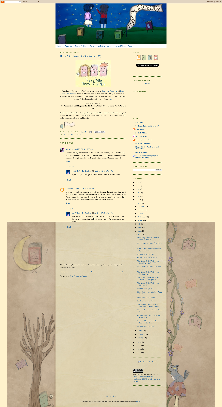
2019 (138, 192)
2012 (138, 352)
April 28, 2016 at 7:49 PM (103, 171)
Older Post (121, 271)
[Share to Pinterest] (103, 132)
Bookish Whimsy (141, 133)
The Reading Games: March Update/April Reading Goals (148, 305)
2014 (138, 345)
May (139, 231)
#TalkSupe (139, 122)
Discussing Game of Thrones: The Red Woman (148, 238)
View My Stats (111, 396)
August (140, 220)
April (140, 234)
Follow (147, 83)
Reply (68, 161)
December (142, 206)
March (140, 330)
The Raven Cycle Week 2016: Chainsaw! (148, 284)
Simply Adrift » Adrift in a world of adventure (147, 148)
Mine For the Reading (143, 143)
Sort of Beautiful (141, 152)
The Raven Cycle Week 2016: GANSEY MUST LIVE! (148, 262)
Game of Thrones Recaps (123, 46)
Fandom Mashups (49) (145, 301)
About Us (68, 46)
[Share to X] (99, 132)
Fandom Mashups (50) (145, 288)
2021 (138, 185)
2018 (138, 196)
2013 (138, 349)
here (110, 99)
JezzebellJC (70, 188)
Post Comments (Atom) (78, 276)
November (142, 210)
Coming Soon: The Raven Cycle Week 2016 (148, 316)
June (140, 227)
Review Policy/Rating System (100, 46)
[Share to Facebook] (101, 132)
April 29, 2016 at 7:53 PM (103, 213)
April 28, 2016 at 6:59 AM (83, 149)
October (141, 213)
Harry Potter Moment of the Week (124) (149, 267)
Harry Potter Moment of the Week (73, 135)
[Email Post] (90, 132)
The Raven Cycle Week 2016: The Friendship (148, 273)
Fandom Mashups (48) (145, 326)
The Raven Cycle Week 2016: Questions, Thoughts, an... (148, 278)
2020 (138, 189)
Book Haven (139, 129)
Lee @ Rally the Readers (81, 171)
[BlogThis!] (97, 132)
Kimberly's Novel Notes (143, 140)
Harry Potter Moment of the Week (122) (149, 311)
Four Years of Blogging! (146, 297)
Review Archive (80, 46)
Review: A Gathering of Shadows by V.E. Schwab (149, 249)
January (141, 337)
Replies (71, 166)
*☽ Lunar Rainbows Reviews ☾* (147, 126)
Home (59, 46)
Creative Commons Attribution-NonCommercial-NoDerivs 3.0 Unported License (146, 378)
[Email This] (95, 132)
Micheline (69, 149)
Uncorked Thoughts (109, 91)
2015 (138, 342)
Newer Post (65, 271)
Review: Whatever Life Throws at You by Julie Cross (149, 322)
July (139, 224)
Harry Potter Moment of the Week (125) (149, 244)
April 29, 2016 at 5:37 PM (85, 188)
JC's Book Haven (141, 136)
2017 (138, 199)
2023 (138, 182)
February (141, 334)
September (142, 217)
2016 (138, 203)
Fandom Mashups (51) (145, 254)
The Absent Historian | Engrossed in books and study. (147, 156)
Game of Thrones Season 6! (147, 257)
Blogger (138, 401)
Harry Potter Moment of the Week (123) (149, 293)
